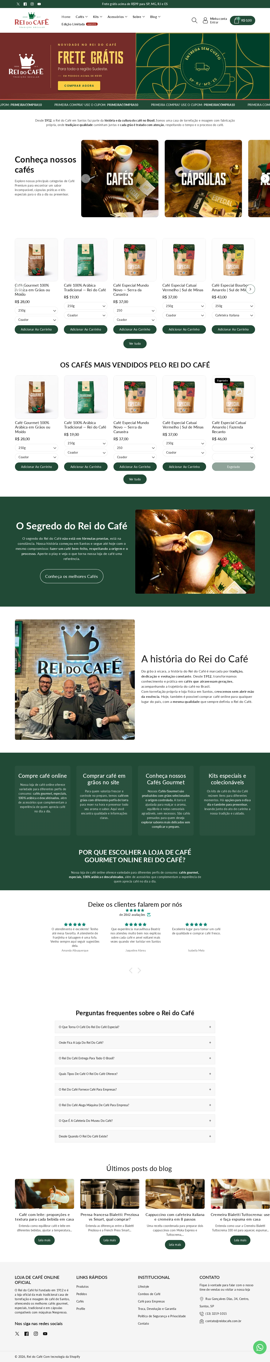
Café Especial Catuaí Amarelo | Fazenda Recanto (229, 427)
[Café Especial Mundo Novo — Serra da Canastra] (134, 259)
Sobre (137, 17)
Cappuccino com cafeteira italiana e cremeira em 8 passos (175, 1216)
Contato (143, 1323)
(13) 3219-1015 (216, 1313)
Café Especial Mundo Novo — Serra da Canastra (131, 290)
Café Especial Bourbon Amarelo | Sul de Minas (231, 287)
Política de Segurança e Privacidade (162, 1316)
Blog (153, 17)
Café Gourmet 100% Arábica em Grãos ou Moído (32, 290)
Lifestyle (143, 1286)
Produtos (82, 1286)
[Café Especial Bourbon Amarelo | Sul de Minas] (233, 259)
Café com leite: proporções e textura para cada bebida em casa (44, 1216)
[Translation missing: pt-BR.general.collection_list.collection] (119, 178)
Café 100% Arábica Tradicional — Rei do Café (85, 287)
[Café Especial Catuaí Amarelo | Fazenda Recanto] (233, 396)
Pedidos (81, 1294)
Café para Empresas (151, 1301)
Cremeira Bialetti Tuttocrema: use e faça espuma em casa (240, 1216)
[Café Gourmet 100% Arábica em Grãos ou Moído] (36, 259)
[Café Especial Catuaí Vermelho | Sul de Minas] (184, 259)
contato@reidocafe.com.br (223, 1321)
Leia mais (44, 1240)
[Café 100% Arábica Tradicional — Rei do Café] (85, 259)
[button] (82, 16)
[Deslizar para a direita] (265, 178)
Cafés (80, 17)
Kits (96, 17)
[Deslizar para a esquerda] (85, 178)
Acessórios (116, 17)
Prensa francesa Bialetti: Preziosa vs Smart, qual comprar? (110, 1216)
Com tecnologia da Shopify (61, 1356)
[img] (135, 910)
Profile (80, 1309)
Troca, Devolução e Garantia (157, 1309)
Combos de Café (149, 1294)
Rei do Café (34, 1356)
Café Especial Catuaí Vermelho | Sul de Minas (182, 287)
